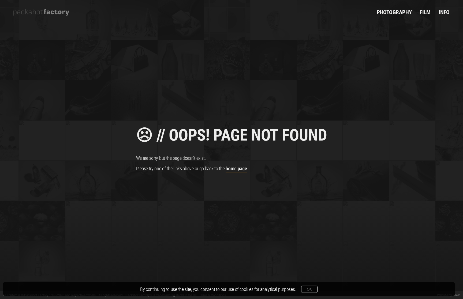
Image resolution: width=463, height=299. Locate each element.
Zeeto (456, 295)
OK (309, 289)
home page (236, 168)
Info (444, 12)
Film (425, 12)
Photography (394, 12)
